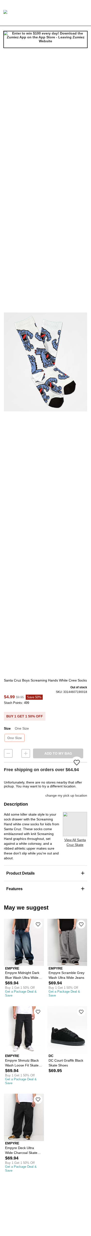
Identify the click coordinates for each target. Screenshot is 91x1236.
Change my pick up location (66, 795)
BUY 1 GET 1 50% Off (24, 716)
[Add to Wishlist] (38, 924)
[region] (45, 362)
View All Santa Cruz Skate (75, 842)
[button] (45, 362)
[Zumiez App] (45, 39)
